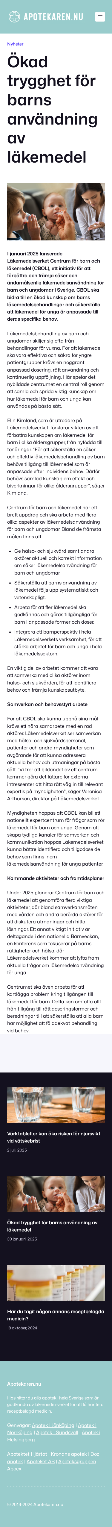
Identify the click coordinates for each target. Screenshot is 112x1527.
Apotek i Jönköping (53, 1425)
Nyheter (15, 43)
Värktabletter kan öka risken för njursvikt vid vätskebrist (53, 1137)
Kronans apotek (69, 1454)
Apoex (14, 1469)
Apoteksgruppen (77, 1461)
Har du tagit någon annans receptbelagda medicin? (55, 1315)
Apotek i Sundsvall (57, 1432)
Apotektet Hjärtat (27, 1454)
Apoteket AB (41, 1461)
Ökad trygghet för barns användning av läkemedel (52, 1226)
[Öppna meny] (100, 17)
